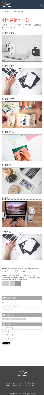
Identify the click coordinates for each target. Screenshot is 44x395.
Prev (5, 284)
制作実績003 (8, 165)
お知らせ (14, 385)
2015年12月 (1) (7, 335)
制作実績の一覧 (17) (9, 302)
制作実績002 (8, 198)
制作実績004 (8, 132)
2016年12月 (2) (7, 328)
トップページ (7, 11)
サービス (15, 383)
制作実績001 (8, 231)
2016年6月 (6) (7, 331)
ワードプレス (22, 319)
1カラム (5, 319)
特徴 (7, 385)
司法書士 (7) (8, 309)
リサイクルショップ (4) (12, 306)
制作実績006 (8, 65)
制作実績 (23, 383)
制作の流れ (31, 383)
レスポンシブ (12, 319)
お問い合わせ (23, 385)
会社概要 (32, 385)
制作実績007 (8, 32)
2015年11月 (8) (7, 338)
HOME (8, 383)
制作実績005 (8, 99)
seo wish (21, 394)
